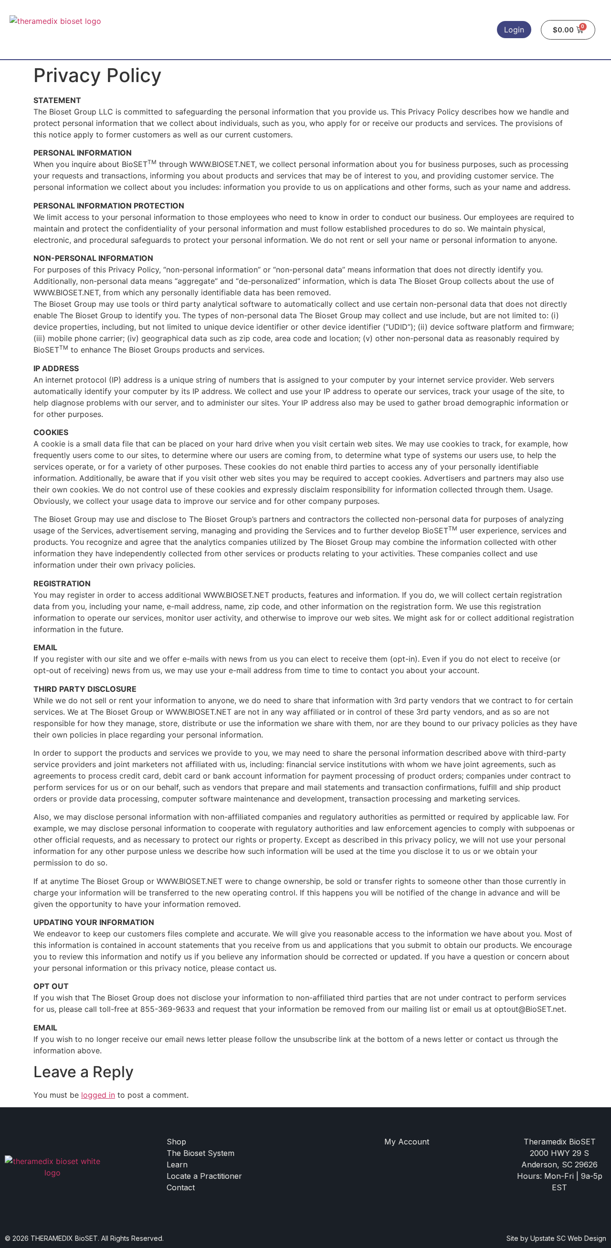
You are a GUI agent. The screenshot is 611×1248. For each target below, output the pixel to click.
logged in (98, 1095)
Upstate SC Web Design (568, 1238)
